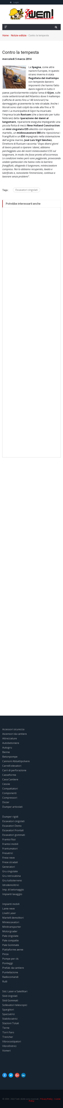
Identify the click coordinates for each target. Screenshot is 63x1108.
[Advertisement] (31, 332)
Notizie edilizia (18, 35)
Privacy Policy (46, 1099)
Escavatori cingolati (26, 190)
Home (5, 35)
